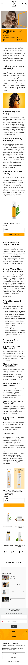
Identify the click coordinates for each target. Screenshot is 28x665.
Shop (13, 631)
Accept (13, 653)
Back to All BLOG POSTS (15, 562)
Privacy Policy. (12, 649)
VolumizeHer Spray (12, 224)
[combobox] (3, 621)
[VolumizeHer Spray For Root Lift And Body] (14, 107)
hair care (10, 447)
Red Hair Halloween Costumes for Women (17, 577)
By (6, 35)
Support (14, 636)
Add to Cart (14, 234)
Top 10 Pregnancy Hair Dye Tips (17, 591)
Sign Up (14, 626)
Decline (13, 657)
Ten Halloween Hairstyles (16, 584)
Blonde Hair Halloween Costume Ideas (17, 599)
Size (6, 227)
